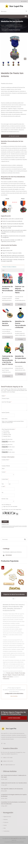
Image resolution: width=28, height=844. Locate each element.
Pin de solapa (22, 673)
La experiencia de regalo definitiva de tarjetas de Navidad (14, 795)
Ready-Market (20, 842)
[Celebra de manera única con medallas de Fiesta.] (18, 64)
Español (25, 1)
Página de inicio (7, 816)
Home (6, 25)
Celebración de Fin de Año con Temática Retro (14, 783)
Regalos (9, 674)
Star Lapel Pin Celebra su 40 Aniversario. (12, 789)
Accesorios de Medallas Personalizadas (7, 290)
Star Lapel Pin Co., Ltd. (16, 838)
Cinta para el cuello (16, 674)
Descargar (8, 555)
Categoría (11, 25)
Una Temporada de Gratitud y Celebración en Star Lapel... (13, 776)
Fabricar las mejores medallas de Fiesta (19, 290)
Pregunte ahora (14, 136)
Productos (5, 822)
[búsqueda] (26, 11)
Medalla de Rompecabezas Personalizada (20, 359)
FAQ (4, 828)
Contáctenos (6, 831)
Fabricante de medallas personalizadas (11, 29)
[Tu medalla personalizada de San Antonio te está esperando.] (8, 64)
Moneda (8, 673)
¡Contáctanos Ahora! (14, 718)
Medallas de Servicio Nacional (6, 323)
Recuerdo (5, 674)
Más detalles (14, 696)
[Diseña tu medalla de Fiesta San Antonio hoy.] (13, 64)
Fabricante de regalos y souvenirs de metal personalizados (11, 27)
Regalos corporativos (8, 676)
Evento (5, 825)
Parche (22, 674)
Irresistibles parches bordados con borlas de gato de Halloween (13, 803)
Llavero (12, 673)
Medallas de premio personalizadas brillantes (20, 324)
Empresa (5, 819)
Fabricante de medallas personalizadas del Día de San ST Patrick (7, 360)
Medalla (16, 673)
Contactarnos (6, 678)
